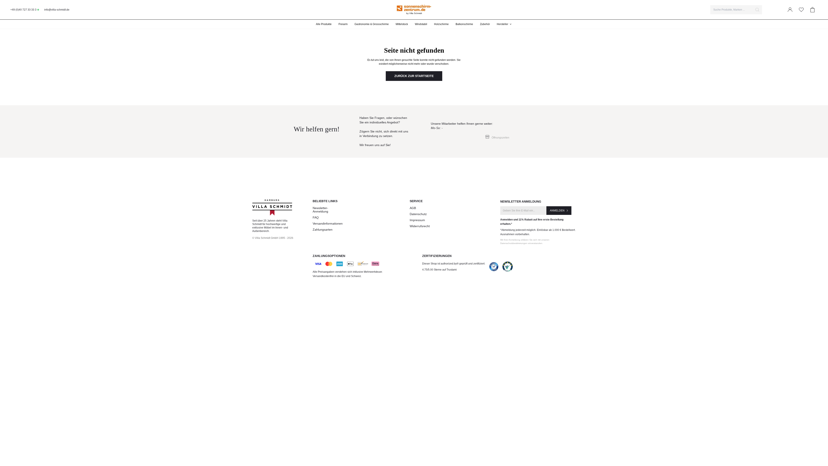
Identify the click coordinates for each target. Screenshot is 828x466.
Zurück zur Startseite (414, 76)
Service (416, 201)
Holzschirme (441, 24)
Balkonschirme (464, 24)
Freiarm (343, 24)
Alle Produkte (324, 24)
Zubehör (485, 24)
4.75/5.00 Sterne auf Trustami (439, 269)
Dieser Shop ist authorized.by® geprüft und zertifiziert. (453, 263)
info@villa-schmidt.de (56, 9)
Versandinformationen (328, 223)
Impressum (417, 220)
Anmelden (557, 210)
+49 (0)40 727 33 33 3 (23, 9)
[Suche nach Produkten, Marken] (757, 9)
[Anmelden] (790, 9)
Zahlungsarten (322, 229)
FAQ (316, 217)
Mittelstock (402, 24)
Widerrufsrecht (420, 226)
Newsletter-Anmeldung (320, 209)
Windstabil (421, 24)
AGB (413, 208)
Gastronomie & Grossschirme (371, 24)
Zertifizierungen (437, 256)
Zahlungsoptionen (329, 256)
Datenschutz (418, 214)
